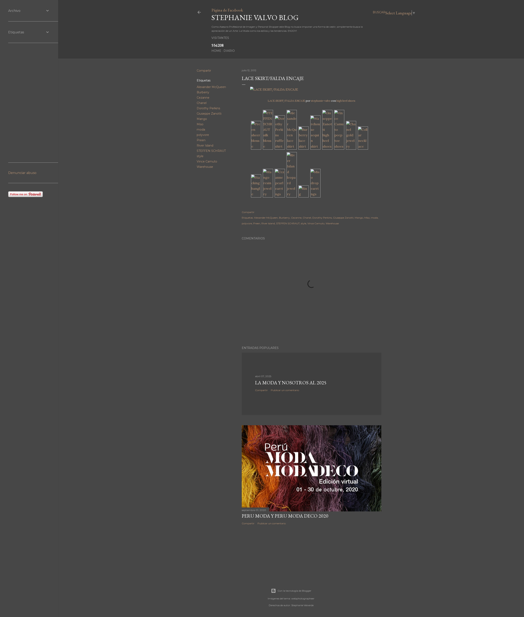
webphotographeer (302, 598)
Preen (201, 140)
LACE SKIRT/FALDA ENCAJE (286, 101)
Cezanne (203, 97)
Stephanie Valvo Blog (255, 17)
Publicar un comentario (285, 390)
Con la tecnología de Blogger (294, 590)
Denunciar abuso (22, 173)
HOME (216, 51)
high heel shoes (346, 101)
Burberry (203, 92)
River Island (205, 145)
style (200, 156)
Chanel (202, 103)
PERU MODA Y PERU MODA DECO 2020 (285, 516)
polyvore (203, 135)
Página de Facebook (227, 10)
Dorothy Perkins (208, 108)
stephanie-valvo (321, 101)
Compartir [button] (204, 70)
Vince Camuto (207, 161)
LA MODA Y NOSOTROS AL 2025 (290, 382)
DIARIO (229, 51)
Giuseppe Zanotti (209, 113)
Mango (202, 119)
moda (201, 129)
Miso (200, 124)
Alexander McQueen (211, 87)
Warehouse (205, 167)
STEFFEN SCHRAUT (211, 151)
